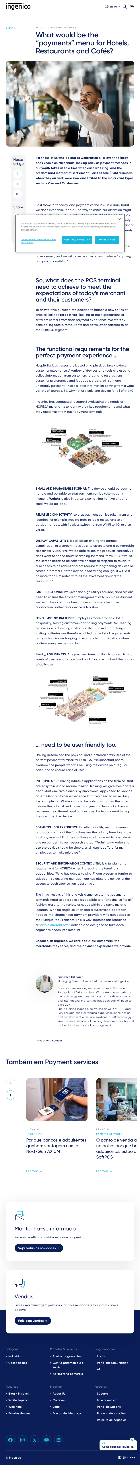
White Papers (17, 1400)
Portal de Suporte (109, 1406)
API (99, 1369)
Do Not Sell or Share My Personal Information (38, 241)
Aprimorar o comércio (68, 1374)
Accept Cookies (107, 239)
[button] (112, 7)
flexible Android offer (53, 925)
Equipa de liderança (67, 1413)
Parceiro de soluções (111, 1413)
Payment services (63, 27)
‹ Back (10, 28)
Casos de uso (17, 1363)
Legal (57, 1406)
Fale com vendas (31, 1320)
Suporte (102, 1393)
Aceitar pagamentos (67, 1356)
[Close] (120, 219)
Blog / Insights (18, 1393)
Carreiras (59, 1400)
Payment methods (51, 1040)
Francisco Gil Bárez (70, 977)
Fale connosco (107, 1400)
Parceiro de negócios (111, 1420)
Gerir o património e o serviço (68, 1365)
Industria (14, 1356)
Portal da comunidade (112, 1363)
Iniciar (101, 1356)
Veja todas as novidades (37, 1248)
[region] (70, 233)
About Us (59, 1393)
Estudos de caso (19, 1413)
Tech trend (34, 1134)
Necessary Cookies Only (77, 239)
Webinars (15, 1406)
